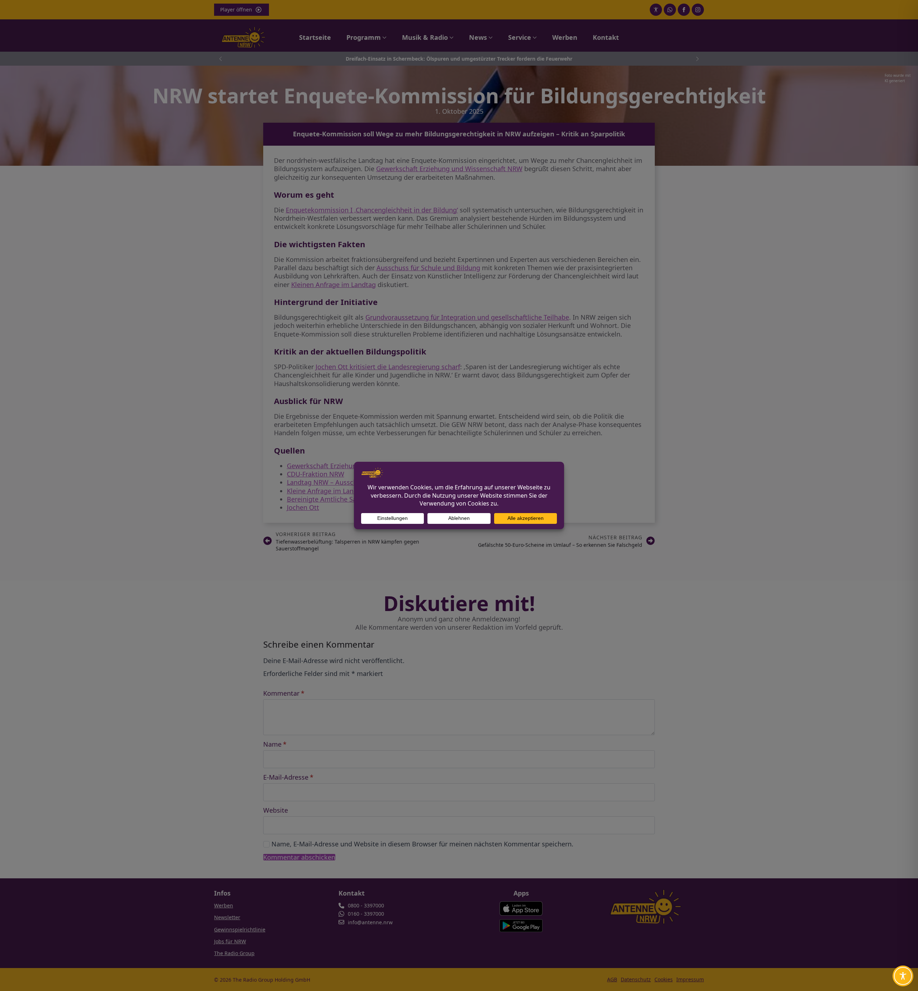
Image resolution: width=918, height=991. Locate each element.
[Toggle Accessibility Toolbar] (903, 976)
